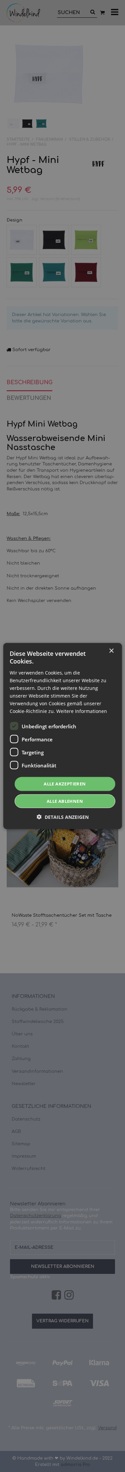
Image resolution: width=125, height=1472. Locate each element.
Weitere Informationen (81, 711)
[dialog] (62, 736)
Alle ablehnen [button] (65, 801)
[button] (63, 817)
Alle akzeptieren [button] (65, 784)
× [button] (111, 650)
